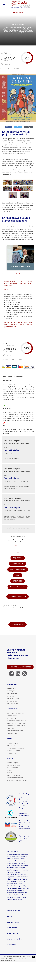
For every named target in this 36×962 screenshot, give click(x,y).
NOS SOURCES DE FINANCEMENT (16, 713)
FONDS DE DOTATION (13, 698)
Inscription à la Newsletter (20, 667)
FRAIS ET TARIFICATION (13, 775)
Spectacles (17, 581)
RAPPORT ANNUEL (12, 701)
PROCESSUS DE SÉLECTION (15, 778)
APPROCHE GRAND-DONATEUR (16, 726)
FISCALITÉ (9, 773)
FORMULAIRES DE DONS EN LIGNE (16, 723)
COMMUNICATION (12, 733)
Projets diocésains (17, 587)
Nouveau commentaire (17, 596)
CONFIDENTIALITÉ (13, 922)
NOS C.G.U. (10, 916)
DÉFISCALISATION (12, 753)
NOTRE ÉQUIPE (11, 691)
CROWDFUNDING (12, 716)
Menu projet (19, 12)
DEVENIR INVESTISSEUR (13, 765)
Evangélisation (17, 563)
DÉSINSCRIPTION (12, 933)
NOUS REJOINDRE (12, 693)
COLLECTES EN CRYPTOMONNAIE (16, 721)
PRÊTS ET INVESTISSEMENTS (15, 731)
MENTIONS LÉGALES (13, 911)
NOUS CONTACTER (12, 703)
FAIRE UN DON (11, 745)
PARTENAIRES (10, 696)
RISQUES (9, 770)
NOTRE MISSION (11, 688)
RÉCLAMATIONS (12, 928)
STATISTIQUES (11, 944)
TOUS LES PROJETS (12, 743)
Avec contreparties (17, 569)
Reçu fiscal (17, 558)
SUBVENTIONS (11, 728)
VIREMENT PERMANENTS (14, 750)
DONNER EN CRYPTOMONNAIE (15, 748)
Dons (17, 575)
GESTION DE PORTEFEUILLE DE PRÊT (17, 780)
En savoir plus (11, 960)
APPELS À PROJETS (12, 718)
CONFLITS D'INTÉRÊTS (14, 939)
